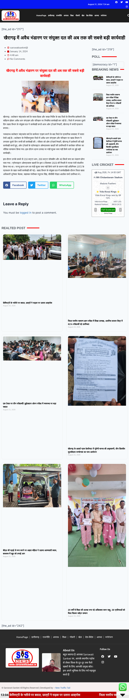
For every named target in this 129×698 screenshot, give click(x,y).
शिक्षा (72, 15)
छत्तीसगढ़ (51, 15)
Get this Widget (108, 213)
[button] (15, 185)
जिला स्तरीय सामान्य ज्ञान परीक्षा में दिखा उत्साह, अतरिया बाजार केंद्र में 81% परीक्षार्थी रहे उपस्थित (113, 100)
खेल (83, 15)
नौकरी (78, 15)
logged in (25, 212)
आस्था (97, 15)
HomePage (41, 15)
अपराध (66, 15)
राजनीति (59, 15)
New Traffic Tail (62, 688)
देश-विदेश (89, 15)
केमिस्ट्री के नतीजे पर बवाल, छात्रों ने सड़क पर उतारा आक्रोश (114, 80)
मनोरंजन (104, 15)
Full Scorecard (108, 210)
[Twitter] (121, 2)
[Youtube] (127, 2)
